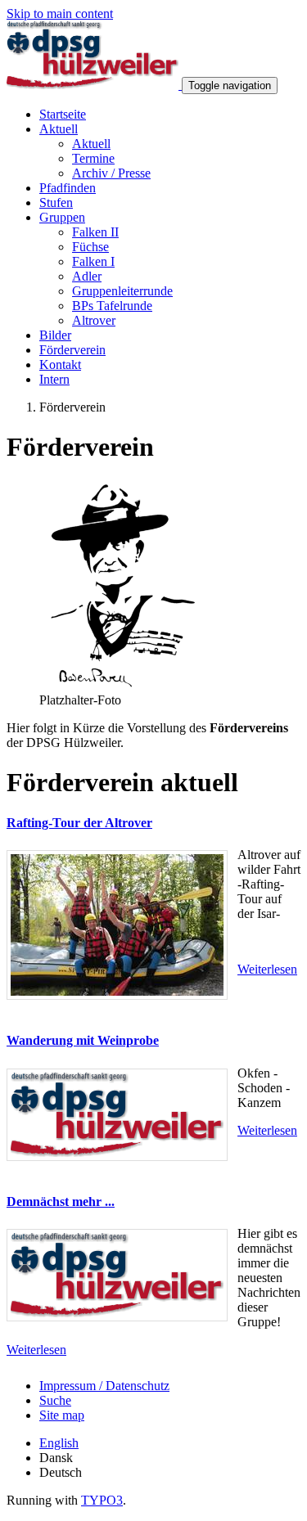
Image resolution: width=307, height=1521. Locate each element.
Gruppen (62, 217)
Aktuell (58, 129)
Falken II (95, 232)
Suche (55, 1400)
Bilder (55, 335)
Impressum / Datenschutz (104, 1386)
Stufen (56, 202)
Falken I (93, 261)
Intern (54, 379)
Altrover (93, 320)
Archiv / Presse (111, 173)
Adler (87, 276)
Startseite (62, 114)
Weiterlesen (267, 969)
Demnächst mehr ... (61, 1201)
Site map (61, 1415)
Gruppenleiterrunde (122, 291)
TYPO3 (102, 1500)
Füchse (90, 247)
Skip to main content (60, 13)
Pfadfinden (67, 188)
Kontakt (60, 364)
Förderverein (72, 350)
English (59, 1443)
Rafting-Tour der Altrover (79, 823)
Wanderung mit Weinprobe (83, 1040)
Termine (93, 158)
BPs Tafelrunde (112, 306)
